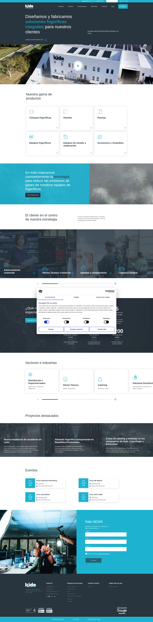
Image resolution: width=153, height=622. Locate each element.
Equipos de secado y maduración (74, 596)
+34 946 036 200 (99, 1)
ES (120, 1)
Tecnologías (69, 601)
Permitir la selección (76, 329)
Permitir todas (102, 329)
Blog (112, 6)
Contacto (90, 586)
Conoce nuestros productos (34, 39)
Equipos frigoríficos (71, 593)
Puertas (68, 591)
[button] (115, 283)
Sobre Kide (94, 6)
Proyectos (104, 6)
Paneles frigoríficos (71, 588)
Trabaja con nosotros (112, 1)
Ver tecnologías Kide (33, 195)
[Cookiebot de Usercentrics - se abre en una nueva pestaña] (106, 291)
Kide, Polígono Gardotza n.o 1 (52, 591)
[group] (19, 253)
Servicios (70, 6)
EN (122, 1)
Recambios (69, 599)
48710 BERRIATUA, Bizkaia (52, 593)
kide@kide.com (88, 1)
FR (124, 1)
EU (127, 1)
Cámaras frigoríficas (71, 586)
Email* (87, 538)
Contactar (123, 6)
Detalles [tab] (76, 297)
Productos (61, 6)
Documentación (82, 6)
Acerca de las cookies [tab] (103, 297)
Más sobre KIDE (32, 320)
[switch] (66, 322)
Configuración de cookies (94, 619)
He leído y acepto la (98, 554)
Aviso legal (75, 619)
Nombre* (88, 531)
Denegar (51, 329)
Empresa (88, 545)
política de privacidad (103, 554)
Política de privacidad (58, 619)
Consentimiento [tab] (50, 297)
